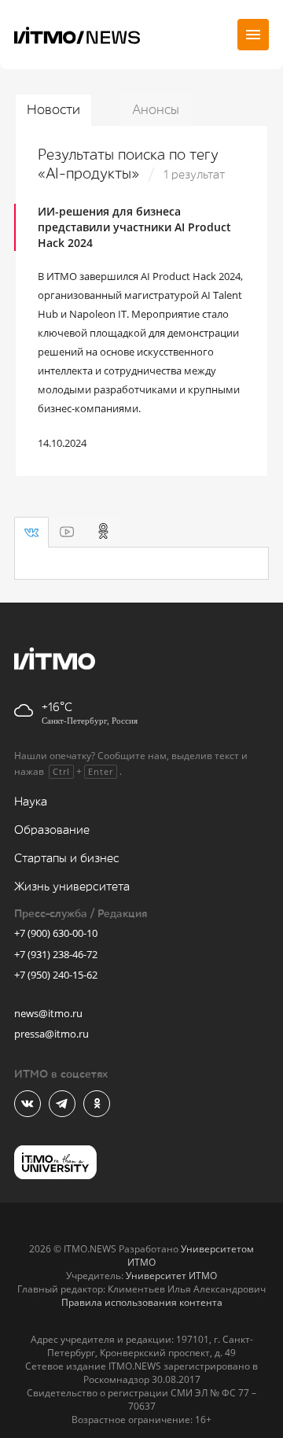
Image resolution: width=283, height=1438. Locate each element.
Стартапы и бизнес (66, 858)
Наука (30, 802)
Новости (53, 109)
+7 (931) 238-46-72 (55, 954)
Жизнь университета (72, 886)
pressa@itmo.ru (51, 1034)
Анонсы (155, 109)
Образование (52, 830)
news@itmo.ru (48, 1013)
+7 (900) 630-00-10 (55, 933)
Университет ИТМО (171, 1275)
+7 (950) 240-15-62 (55, 975)
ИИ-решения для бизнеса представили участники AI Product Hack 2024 (134, 227)
